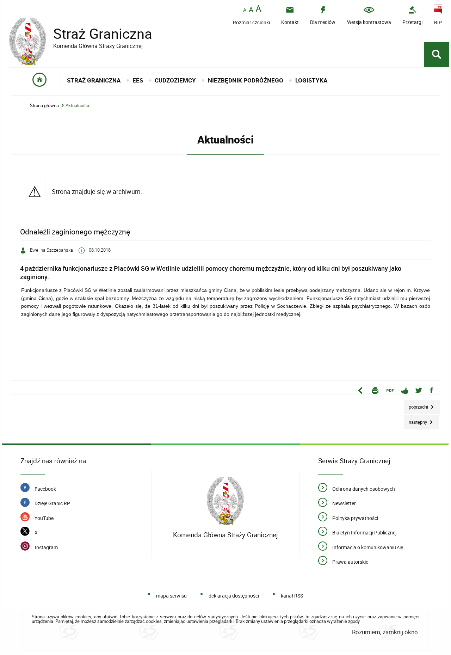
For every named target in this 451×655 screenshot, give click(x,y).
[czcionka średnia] (251, 9)
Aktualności (77, 105)
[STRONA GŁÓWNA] (39, 81)
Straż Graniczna (80, 34)
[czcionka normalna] (244, 10)
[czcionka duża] (258, 9)
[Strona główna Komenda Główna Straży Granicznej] (225, 501)
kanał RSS (292, 595)
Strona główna (44, 105)
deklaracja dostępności (234, 595)
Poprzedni (416, 405)
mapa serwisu (171, 595)
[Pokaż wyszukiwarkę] (436, 54)
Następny (416, 420)
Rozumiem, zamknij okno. (385, 632)
